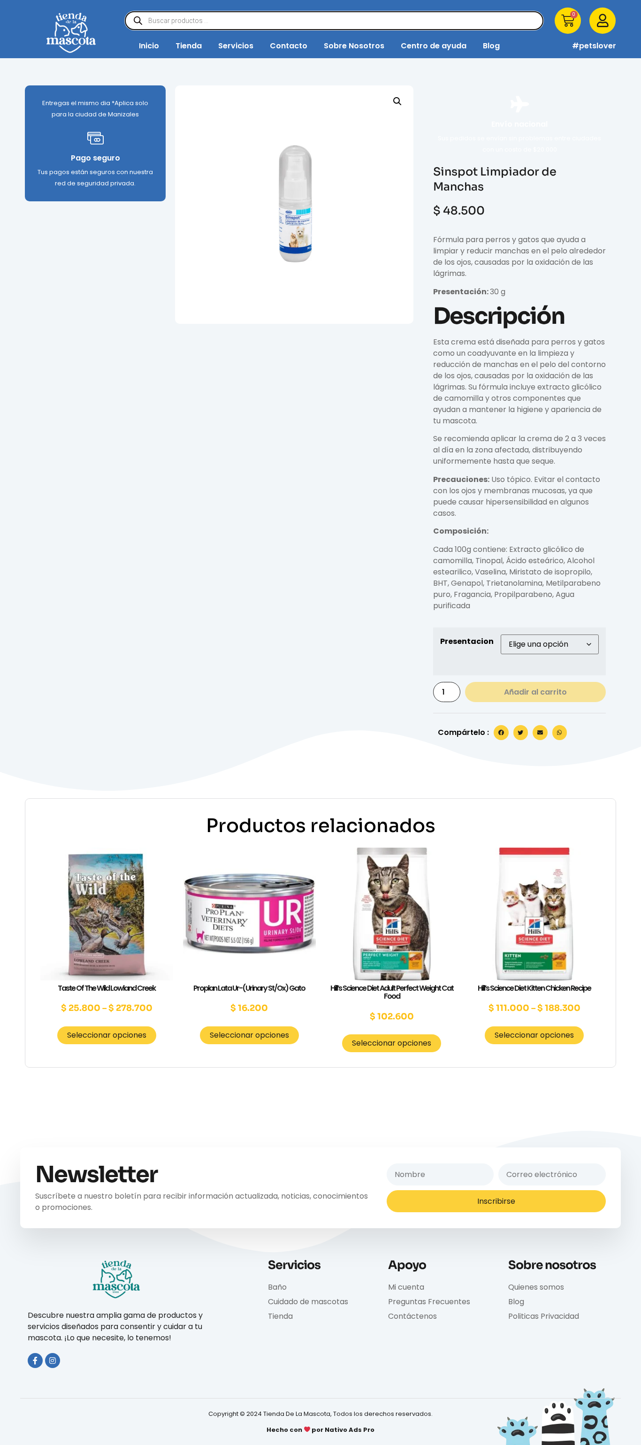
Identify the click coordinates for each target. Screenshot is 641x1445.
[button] (397, 101)
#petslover (594, 45)
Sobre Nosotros (354, 45)
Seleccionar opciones (106, 1035)
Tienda (189, 45)
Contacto (288, 45)
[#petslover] (557, 46)
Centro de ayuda (433, 45)
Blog (491, 45)
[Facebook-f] (35, 1360)
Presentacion (467, 641)
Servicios (235, 45)
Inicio (149, 45)
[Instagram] (52, 1360)
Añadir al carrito (535, 692)
